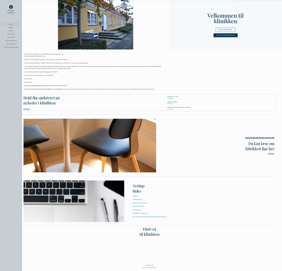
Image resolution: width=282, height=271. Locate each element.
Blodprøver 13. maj (172, 96)
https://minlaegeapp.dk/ (48, 75)
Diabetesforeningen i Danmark (140, 203)
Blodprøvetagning (11, 40)
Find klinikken (11, 44)
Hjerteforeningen (137, 209)
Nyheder (11, 27)
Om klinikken (11, 34)
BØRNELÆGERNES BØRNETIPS (59, 85)
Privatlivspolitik (149, 265)
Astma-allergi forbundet (138, 206)
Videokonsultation (172, 102)
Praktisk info (11, 37)
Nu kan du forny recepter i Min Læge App (178, 107)
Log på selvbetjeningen (11, 47)
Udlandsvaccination (137, 199)
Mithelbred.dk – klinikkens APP (140, 213)
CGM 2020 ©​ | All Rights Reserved (149, 267)
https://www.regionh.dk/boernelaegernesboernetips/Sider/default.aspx (150, 216)
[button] (225, 30)
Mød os (11, 31)
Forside (11, 24)
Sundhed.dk (135, 196)
